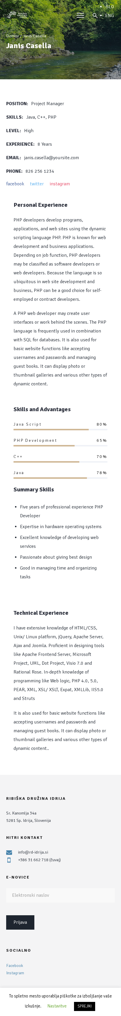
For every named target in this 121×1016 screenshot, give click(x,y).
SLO (110, 7)
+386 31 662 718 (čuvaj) (39, 859)
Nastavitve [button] (57, 1006)
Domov (12, 35)
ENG (109, 16)
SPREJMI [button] (85, 1006)
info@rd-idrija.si (33, 852)
